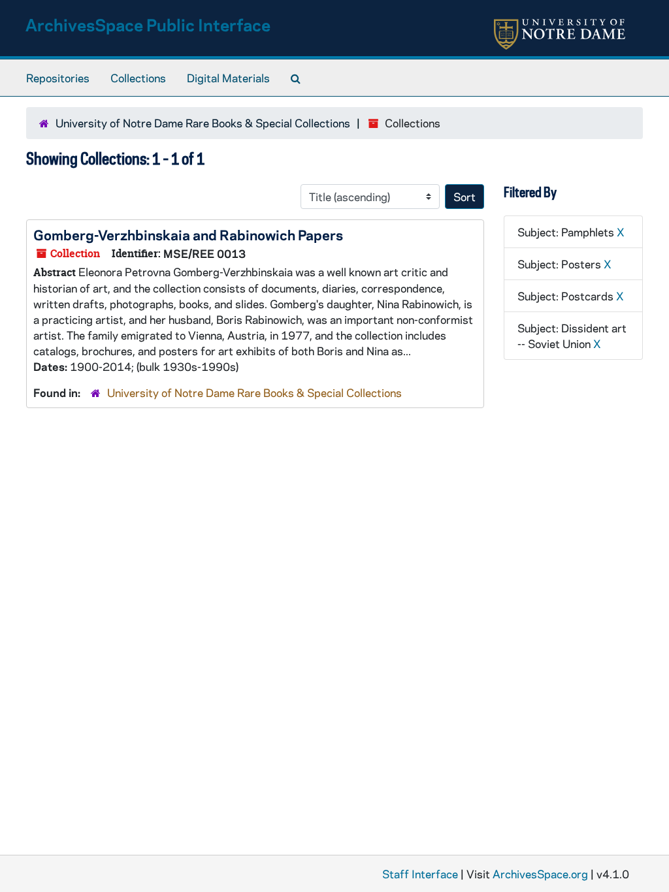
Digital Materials (228, 78)
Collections (138, 78)
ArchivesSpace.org (540, 874)
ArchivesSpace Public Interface (147, 24)
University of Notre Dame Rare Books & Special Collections (203, 123)
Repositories (58, 78)
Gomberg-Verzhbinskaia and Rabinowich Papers (188, 234)
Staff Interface (420, 874)
